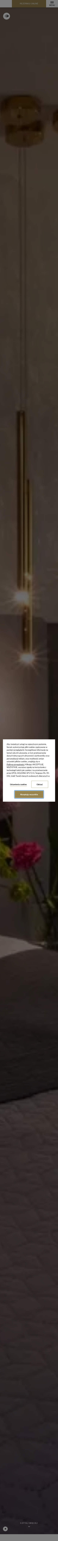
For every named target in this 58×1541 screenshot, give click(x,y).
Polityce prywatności (15, 764)
